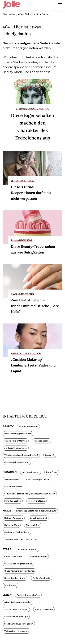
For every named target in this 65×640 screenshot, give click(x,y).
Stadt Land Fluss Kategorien (18, 624)
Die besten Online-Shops (16, 532)
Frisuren (10, 472)
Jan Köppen (10, 585)
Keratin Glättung (36, 501)
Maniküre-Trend (22, 294)
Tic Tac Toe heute (41, 578)
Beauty (8, 72)
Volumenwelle (11, 479)
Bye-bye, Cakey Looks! (26, 353)
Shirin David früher (13, 556)
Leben (34, 72)
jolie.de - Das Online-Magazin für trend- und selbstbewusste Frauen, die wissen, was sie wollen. (11, 5)
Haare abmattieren (28, 426)
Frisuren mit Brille (13, 486)
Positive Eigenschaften (28, 595)
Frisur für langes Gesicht (37, 479)
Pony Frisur (52, 472)
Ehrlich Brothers (38, 556)
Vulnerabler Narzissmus (16, 631)
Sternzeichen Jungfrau (32, 108)
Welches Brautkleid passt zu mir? (21, 539)
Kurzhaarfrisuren (30, 472)
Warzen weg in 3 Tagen (16, 609)
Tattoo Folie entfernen (15, 441)
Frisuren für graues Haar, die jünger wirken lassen (29, 494)
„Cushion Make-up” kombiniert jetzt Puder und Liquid (33, 365)
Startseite (20, 62)
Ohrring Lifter (33, 525)
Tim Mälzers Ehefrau (26, 549)
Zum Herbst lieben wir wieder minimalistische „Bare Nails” (35, 306)
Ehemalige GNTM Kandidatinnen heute (36, 511)
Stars (7, 549)
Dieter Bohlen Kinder (15, 578)
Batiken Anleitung (13, 518)
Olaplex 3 (49, 455)
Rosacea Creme (42, 441)
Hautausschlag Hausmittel (18, 433)
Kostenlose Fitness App (16, 616)
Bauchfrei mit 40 (38, 518)
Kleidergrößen (11, 525)
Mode (18, 72)
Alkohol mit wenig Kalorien (17, 602)
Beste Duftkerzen (44, 609)
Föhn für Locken (12, 501)
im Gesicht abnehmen (15, 448)
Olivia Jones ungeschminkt (18, 564)
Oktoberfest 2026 (23, 180)
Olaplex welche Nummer (16, 462)
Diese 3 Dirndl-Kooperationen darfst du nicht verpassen (31, 193)
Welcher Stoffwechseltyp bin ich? (21, 455)
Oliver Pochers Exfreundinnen (19, 571)
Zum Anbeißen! (21, 240)
